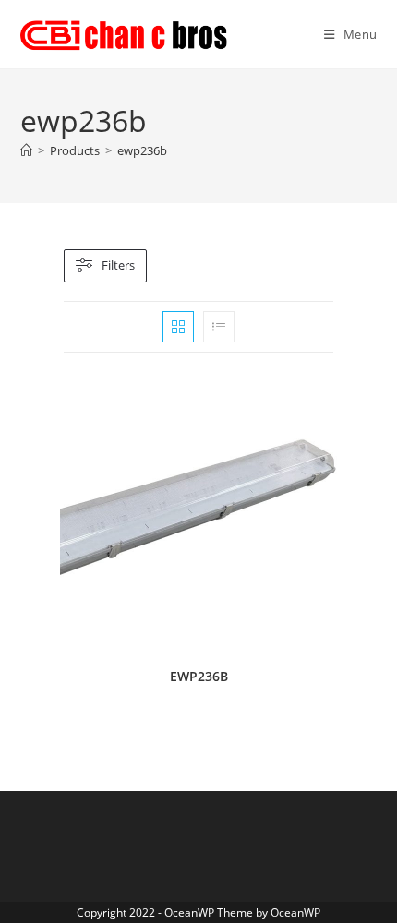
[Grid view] (178, 326)
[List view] (219, 326)
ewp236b (142, 150)
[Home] (26, 150)
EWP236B (199, 676)
